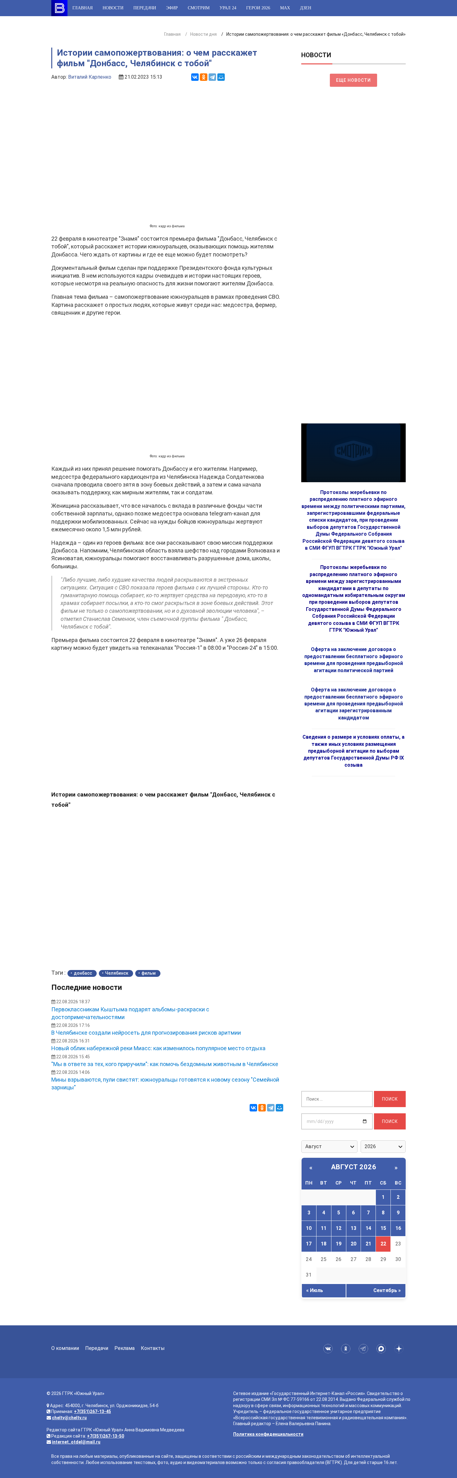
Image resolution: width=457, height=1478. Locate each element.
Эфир (172, 8)
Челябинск (116, 973)
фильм (148, 973)
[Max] (382, 1348)
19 (338, 1244)
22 (383, 1244)
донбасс (83, 973)
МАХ (285, 8)
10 (309, 1228)
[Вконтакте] (329, 1348)
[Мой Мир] (221, 77)
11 (323, 1228)
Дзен (305, 8)
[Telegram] (212, 77)
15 (383, 1228)
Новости (113, 8)
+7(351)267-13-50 (105, 1436)
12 (338, 1228)
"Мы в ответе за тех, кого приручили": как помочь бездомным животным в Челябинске (164, 1064)
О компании (65, 1348)
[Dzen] (400, 1348)
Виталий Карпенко (89, 77)
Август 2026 (353, 1167)
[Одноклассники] (203, 77)
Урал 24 (227, 8)
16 (398, 1228)
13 (353, 1228)
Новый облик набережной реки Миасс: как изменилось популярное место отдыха (158, 1048)
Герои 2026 (258, 8)
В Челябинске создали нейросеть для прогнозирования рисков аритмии (146, 1032)
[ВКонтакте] (195, 77)
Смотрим (199, 8)
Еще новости (353, 80)
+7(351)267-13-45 (92, 1411)
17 (309, 1244)
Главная (82, 8)
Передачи (144, 8)
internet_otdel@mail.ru (76, 1441)
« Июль (314, 1290)
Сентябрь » (387, 1290)
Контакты (153, 1348)
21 (368, 1244)
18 (323, 1244)
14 (368, 1228)
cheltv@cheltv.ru (69, 1417)
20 (353, 1244)
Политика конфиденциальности (268, 1434)
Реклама (124, 1348)
